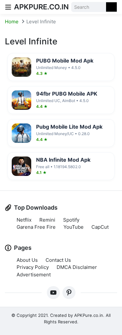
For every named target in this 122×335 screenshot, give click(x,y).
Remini (47, 220)
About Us (27, 260)
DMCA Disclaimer (77, 267)
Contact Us (58, 260)
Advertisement (34, 274)
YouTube (73, 227)
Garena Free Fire (36, 227)
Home (12, 21)
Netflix (24, 220)
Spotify (71, 220)
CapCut (100, 227)
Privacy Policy (33, 267)
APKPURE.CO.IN (41, 7)
